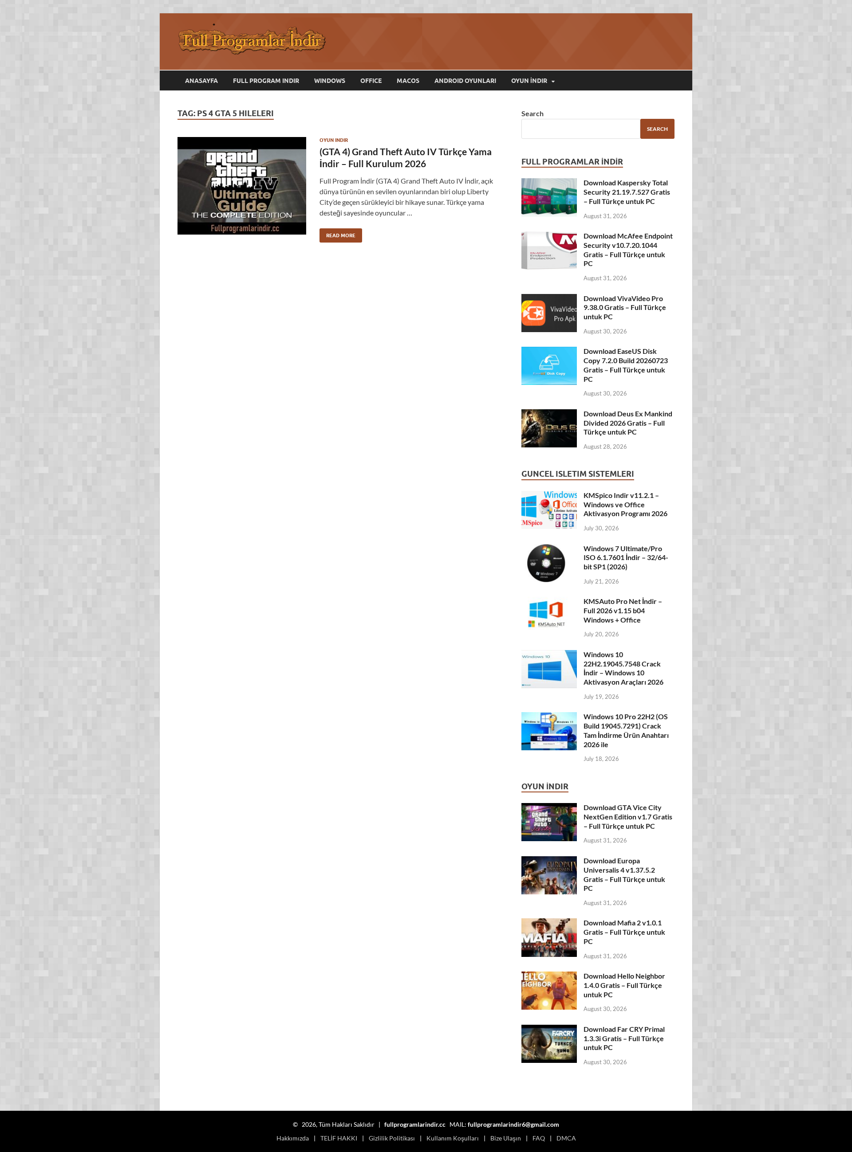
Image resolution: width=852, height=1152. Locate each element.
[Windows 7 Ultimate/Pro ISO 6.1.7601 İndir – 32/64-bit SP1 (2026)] (549, 549)
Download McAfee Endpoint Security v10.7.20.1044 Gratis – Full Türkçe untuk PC (628, 249)
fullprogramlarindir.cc (415, 1124)
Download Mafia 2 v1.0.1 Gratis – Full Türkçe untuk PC (624, 931)
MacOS (408, 80)
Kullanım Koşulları (452, 1138)
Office (371, 80)
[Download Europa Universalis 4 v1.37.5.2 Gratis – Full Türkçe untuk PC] (549, 861)
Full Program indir (266, 80)
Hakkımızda (292, 1138)
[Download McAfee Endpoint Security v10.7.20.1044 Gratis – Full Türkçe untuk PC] (549, 236)
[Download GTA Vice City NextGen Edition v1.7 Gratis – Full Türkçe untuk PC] (549, 808)
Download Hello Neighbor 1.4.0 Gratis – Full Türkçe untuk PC (624, 985)
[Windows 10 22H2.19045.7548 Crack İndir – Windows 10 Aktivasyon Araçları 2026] (549, 655)
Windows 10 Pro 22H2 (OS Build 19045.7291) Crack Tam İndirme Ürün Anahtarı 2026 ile (626, 730)
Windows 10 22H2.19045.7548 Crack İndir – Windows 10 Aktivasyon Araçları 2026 (623, 668)
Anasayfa (201, 80)
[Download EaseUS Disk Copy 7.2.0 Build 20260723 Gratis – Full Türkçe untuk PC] (549, 352)
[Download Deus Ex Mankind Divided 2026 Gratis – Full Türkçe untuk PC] (549, 414)
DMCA (566, 1138)
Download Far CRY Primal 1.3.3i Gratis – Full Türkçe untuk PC (624, 1038)
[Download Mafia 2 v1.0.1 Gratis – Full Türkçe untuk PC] (549, 923)
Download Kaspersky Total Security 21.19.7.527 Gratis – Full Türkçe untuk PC (627, 191)
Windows (329, 80)
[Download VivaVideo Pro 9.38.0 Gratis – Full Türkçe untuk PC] (549, 299)
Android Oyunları (465, 80)
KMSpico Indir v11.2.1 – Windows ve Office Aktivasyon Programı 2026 (625, 504)
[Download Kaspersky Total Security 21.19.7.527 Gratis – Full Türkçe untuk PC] (549, 183)
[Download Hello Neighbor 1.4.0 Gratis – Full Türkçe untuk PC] (549, 976)
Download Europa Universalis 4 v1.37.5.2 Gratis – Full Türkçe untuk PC (624, 874)
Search (532, 113)
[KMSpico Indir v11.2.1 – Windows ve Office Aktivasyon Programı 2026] (549, 496)
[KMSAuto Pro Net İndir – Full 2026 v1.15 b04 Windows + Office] (549, 602)
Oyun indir (334, 140)
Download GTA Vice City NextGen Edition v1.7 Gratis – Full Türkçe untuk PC (628, 816)
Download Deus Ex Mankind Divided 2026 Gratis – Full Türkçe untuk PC (628, 422)
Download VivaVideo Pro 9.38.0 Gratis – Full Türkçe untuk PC (625, 307)
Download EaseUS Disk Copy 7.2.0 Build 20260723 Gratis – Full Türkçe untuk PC (626, 365)
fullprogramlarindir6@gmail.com (513, 1124)
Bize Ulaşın (505, 1138)
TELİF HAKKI (338, 1138)
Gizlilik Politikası (392, 1138)
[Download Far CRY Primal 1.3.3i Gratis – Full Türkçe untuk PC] (549, 1030)
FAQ (538, 1138)
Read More (337, 233)
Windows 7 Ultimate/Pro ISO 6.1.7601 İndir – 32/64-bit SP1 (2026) (626, 557)
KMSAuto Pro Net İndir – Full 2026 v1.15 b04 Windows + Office (623, 610)
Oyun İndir (529, 80)
